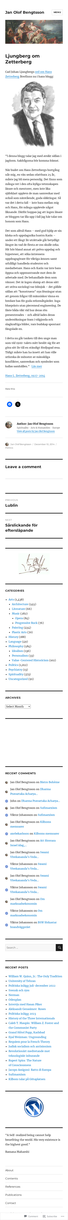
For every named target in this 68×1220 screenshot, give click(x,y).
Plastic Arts (19, 632)
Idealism (17, 651)
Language (15, 641)
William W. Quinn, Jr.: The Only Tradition (35, 976)
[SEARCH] (59, 947)
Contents (11, 1178)
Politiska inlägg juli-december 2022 (32, 985)
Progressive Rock (26, 623)
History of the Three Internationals (32, 1018)
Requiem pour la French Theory (29, 1041)
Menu (57, 12)
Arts (11, 599)
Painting (17, 627)
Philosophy (16, 646)
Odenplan (15, 999)
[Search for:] (30, 947)
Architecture (20, 604)
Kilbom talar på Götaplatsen (27, 1079)
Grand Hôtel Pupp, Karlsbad (27, 1032)
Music (16, 613)
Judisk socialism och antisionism (30, 1046)
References (12, 1186)
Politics (9, 447)
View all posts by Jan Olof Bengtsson (36, 431)
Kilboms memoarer (46, 833)
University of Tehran (22, 981)
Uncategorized (18, 679)
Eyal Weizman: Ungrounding (27, 1037)
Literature (18, 609)
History (13, 637)
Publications (13, 1194)
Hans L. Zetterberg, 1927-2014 (25, 375)
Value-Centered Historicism (30, 660)
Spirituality (16, 674)
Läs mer (37, 366)
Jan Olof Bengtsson (24, 12)
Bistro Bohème (50, 782)
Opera (19, 618)
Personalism (20, 655)
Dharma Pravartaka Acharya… (40, 800)
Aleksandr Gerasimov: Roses (27, 1009)
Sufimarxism (48, 807)
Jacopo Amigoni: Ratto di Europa (30, 1069)
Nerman (14, 995)
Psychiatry (15, 669)
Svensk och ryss (19, 990)
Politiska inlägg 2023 (22, 1013)
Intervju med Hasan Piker (25, 1004)
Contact (10, 1203)
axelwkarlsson (19, 833)
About (9, 1170)
